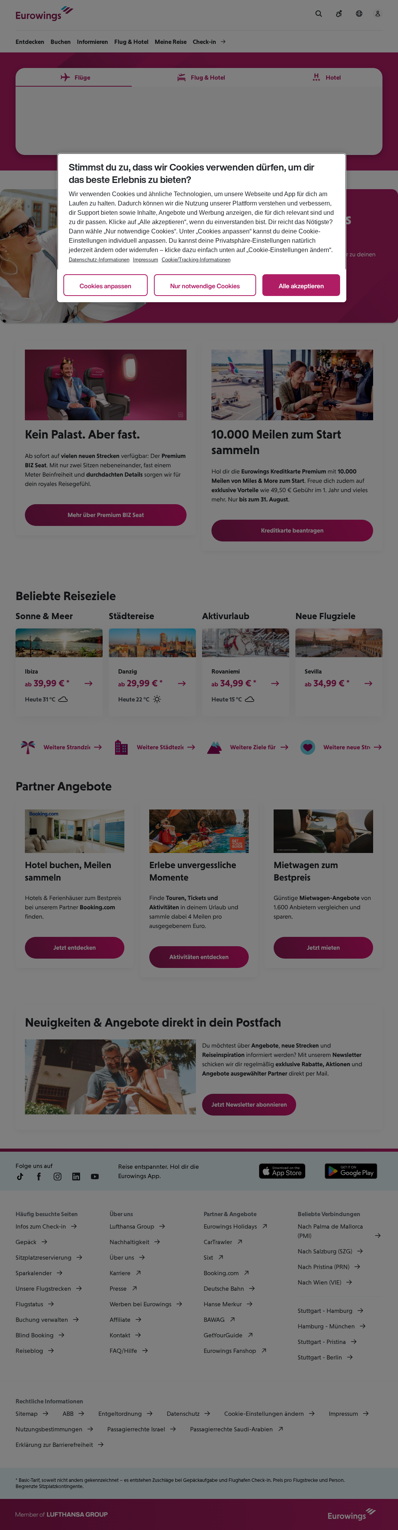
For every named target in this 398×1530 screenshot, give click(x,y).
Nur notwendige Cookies (205, 286)
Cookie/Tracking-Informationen (196, 260)
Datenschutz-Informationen (99, 260)
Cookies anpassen (105, 286)
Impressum (145, 260)
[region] (202, 227)
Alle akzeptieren (301, 286)
